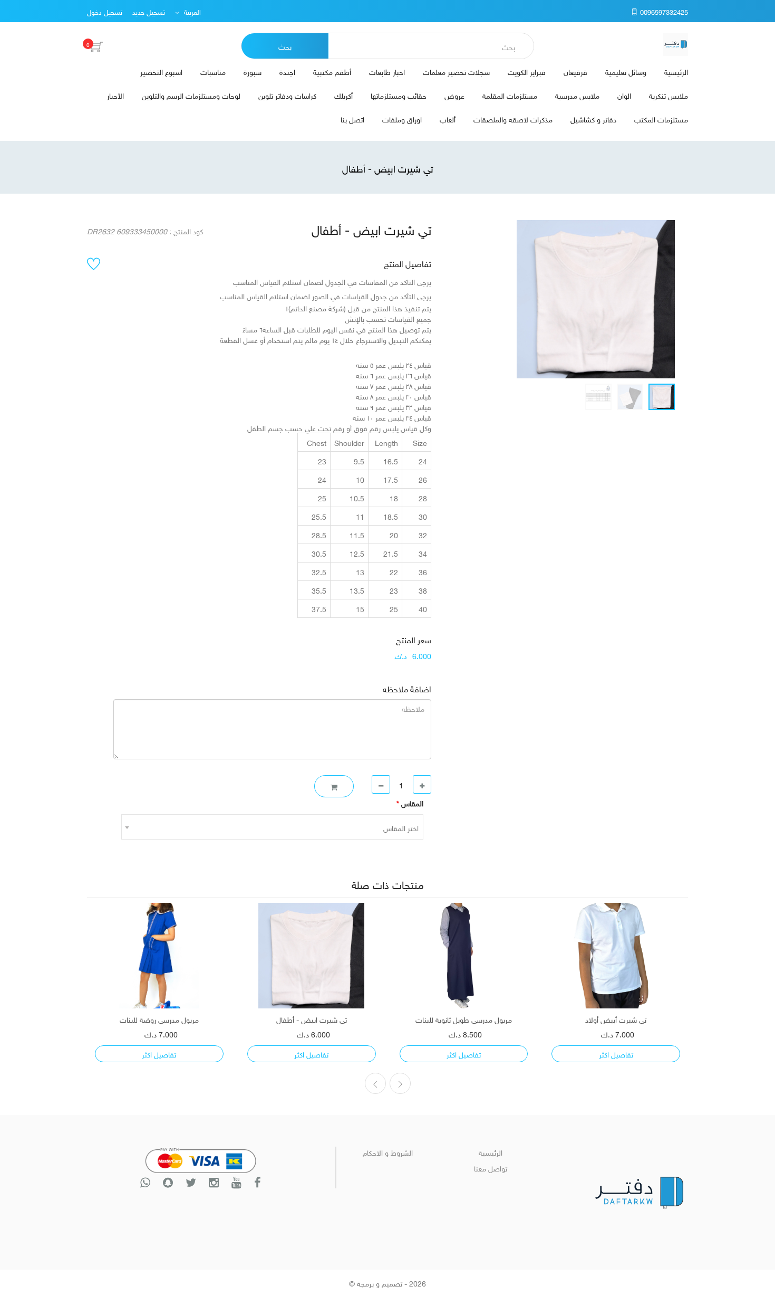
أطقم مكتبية (332, 71)
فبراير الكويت (527, 71)
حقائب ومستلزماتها (399, 94)
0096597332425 (663, 11)
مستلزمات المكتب (661, 118)
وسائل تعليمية (625, 71)
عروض (454, 94)
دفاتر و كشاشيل (593, 118)
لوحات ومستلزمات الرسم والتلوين (191, 94)
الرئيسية (676, 71)
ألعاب (448, 118)
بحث (285, 45)
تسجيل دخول (104, 11)
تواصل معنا (490, 1167)
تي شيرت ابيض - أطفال (311, 1019)
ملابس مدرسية (577, 94)
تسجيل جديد (148, 11)
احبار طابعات (387, 71)
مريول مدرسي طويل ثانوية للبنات (463, 1019)
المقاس (409, 802)
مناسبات (213, 71)
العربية (191, 11)
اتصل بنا (352, 118)
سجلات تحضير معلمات (456, 71)
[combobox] (272, 827)
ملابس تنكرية (668, 94)
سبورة (252, 71)
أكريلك (343, 94)
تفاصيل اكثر (616, 1053)
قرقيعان (575, 71)
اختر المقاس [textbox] (401, 827)
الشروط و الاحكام (388, 1151)
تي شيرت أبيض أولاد (615, 1019)
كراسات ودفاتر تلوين (287, 94)
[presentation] (400, 1083)
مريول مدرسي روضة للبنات (159, 1019)
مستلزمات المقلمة (509, 94)
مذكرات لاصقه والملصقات (513, 118)
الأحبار (115, 94)
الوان (624, 94)
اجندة (287, 71)
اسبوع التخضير (161, 71)
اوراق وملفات (402, 118)
